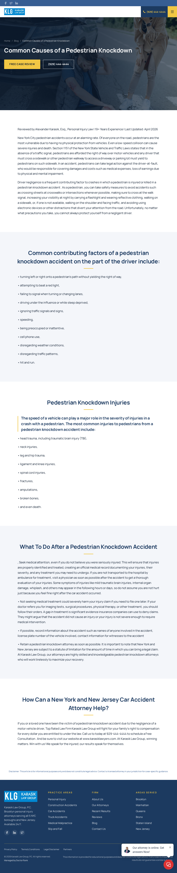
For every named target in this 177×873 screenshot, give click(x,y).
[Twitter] (22, 832)
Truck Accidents (57, 817)
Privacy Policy (10, 849)
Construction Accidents (62, 805)
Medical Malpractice (60, 823)
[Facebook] (5, 3)
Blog (16, 40)
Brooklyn (141, 799)
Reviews (97, 817)
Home (7, 40)
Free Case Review (22, 64)
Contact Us (99, 829)
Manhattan (142, 805)
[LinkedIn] (16, 3)
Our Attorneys (100, 805)
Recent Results (101, 811)
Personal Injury (57, 799)
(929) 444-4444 (156, 11)
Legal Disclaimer (51, 849)
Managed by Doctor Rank (16, 860)
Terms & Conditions (30, 849)
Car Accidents (56, 811)
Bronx (139, 817)
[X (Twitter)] (11, 3)
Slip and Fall (55, 829)
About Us (97, 799)
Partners (67, 849)
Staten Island (144, 823)
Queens (140, 811)
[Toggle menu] (172, 11)
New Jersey (143, 829)
